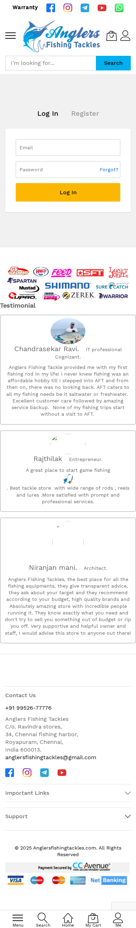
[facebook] (50, 7)
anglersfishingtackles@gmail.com (50, 757)
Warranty (25, 7)
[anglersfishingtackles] (63, 35)
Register (85, 113)
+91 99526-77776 (28, 707)
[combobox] (50, 63)
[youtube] (102, 7)
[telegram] (85, 7)
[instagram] (67, 7)
